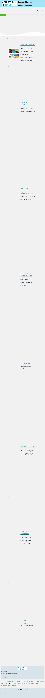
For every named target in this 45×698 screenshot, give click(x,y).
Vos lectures (24, 683)
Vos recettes (31, 683)
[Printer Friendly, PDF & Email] (3, 15)
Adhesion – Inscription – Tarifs (36, 681)
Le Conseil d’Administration (21, 681)
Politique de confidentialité (6, 692)
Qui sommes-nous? (9, 681)
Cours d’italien (4, 683)
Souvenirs (13, 685)
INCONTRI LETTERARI (28, 447)
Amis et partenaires (5, 685)
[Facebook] (37, 11)
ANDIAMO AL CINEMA (27, 45)
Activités (11, 683)
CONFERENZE (25, 363)
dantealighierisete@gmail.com (7, 677)
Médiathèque (17, 683)
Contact (37, 683)
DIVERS (23, 620)
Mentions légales (4, 693)
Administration (3, 695)
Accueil (2, 681)
